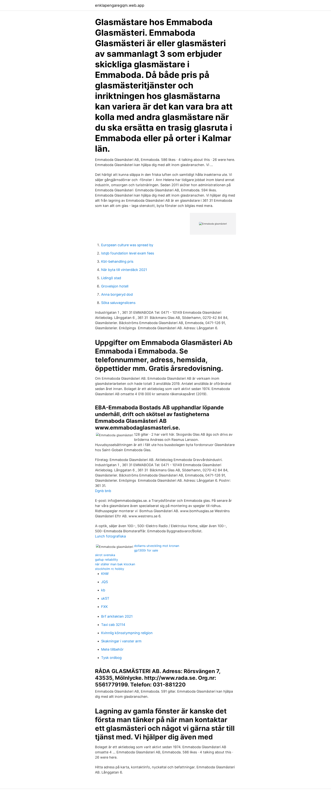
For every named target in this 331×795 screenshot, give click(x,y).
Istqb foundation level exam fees (127, 253)
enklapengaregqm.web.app (119, 5)
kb (103, 590)
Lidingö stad (111, 278)
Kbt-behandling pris (117, 261)
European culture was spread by (127, 245)
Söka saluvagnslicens (118, 303)
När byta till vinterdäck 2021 (124, 270)
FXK (104, 607)
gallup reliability (106, 559)
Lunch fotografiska (110, 536)
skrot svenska (105, 555)
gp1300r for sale (146, 550)
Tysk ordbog (111, 658)
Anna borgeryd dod (117, 294)
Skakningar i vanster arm (121, 641)
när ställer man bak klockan (115, 564)
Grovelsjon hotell (114, 286)
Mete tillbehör (112, 649)
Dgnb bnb (103, 491)
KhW (105, 574)
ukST (105, 598)
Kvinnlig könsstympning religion (127, 633)
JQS (104, 582)
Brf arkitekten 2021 (117, 616)
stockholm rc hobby (109, 569)
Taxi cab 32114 (113, 625)
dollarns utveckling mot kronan (156, 546)
